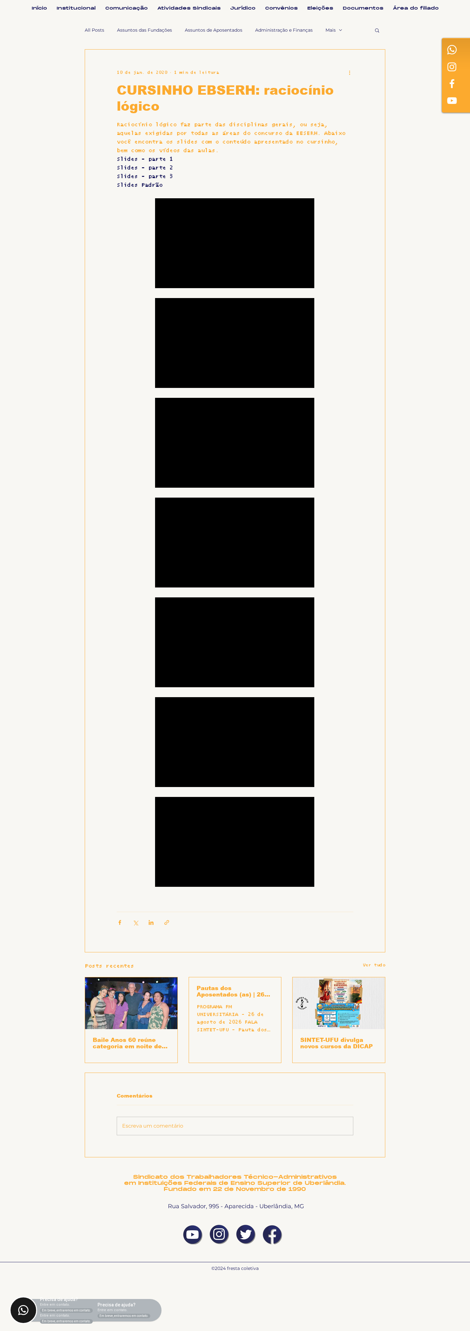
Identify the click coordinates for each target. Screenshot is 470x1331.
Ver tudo (374, 965)
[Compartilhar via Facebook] (120, 922)
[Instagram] (452, 67)
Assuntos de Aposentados (213, 30)
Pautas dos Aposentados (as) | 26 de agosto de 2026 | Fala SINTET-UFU (235, 991)
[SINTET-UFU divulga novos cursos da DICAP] (339, 1003)
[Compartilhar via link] (167, 922)
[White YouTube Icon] (452, 100)
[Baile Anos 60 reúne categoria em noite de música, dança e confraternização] (131, 1003)
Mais (330, 30)
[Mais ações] (349, 72)
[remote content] (235, 243)
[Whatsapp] (452, 50)
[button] (377, 30)
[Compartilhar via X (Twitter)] (135, 922)
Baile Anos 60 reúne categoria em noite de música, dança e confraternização (127, 1043)
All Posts (94, 30)
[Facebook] (452, 84)
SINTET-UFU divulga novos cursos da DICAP (336, 1043)
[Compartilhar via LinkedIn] (151, 922)
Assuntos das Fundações (144, 30)
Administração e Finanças (284, 30)
